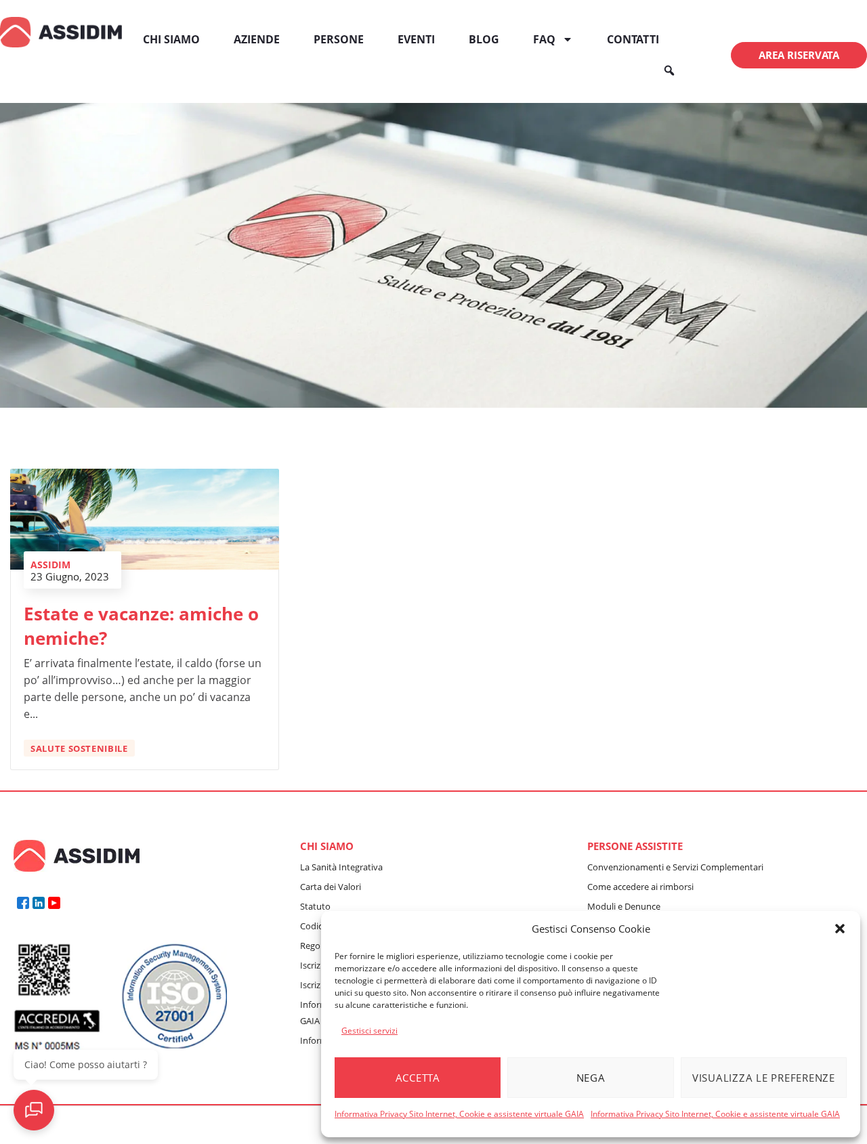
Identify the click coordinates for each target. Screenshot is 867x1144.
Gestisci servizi (369, 1030)
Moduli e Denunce (623, 906)
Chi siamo (171, 39)
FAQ (544, 39)
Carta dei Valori (330, 887)
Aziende (257, 39)
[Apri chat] (34, 1110)
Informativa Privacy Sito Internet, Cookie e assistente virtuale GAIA (459, 1114)
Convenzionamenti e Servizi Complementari (675, 867)
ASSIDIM (50, 564)
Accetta (418, 1077)
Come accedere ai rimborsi (640, 887)
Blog (484, 39)
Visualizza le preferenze (763, 1077)
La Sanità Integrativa (341, 867)
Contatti (633, 39)
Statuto (315, 906)
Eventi (416, 39)
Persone (339, 39)
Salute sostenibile (79, 748)
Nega (591, 1077)
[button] (840, 928)
